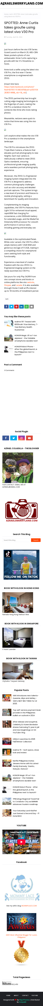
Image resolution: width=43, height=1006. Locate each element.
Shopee (7, 285)
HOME (8, 995)
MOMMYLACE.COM (29, 906)
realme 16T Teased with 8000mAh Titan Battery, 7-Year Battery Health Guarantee (26, 325)
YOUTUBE (35, 995)
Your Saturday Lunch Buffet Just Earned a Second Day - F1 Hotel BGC (26, 813)
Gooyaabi (22, 1002)
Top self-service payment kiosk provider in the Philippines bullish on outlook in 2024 (27, 713)
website (30, 282)
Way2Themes (24, 1000)
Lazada (19, 285)
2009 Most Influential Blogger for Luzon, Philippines (21, 936)
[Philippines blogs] (21, 966)
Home (6, 14)
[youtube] (29, 438)
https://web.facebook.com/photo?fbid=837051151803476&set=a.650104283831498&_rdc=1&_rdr (21, 90)
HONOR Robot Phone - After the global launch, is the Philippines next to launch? (26, 350)
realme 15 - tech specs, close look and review (26, 751)
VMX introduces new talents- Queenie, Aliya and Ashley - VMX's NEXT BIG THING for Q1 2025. (26, 699)
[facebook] (5, 438)
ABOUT (16, 995)
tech (11, 14)
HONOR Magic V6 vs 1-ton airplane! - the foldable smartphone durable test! (26, 338)
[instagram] (21, 438)
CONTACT (25, 995)
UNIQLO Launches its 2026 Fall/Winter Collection (24, 740)
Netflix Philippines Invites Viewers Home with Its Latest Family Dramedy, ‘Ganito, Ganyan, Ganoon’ (26, 765)
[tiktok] (37, 438)
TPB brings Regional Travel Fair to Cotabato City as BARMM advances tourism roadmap (26, 802)
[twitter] (13, 438)
